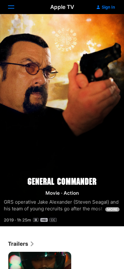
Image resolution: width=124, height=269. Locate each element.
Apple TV (62, 7)
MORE (112, 209)
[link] (21, 243)
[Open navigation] (15, 7)
